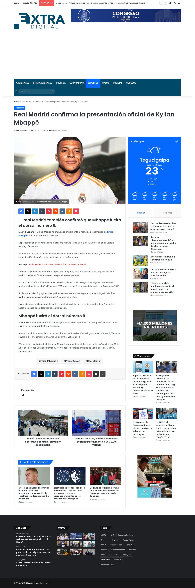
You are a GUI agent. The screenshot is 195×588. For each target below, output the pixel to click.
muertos (132, 550)
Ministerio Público (118, 550)
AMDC (103, 535)
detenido (114, 540)
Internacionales (42, 83)
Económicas (77, 83)
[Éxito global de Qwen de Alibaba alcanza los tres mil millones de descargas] (143, 413)
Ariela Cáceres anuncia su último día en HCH (162, 258)
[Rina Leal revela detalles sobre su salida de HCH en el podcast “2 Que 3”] (140, 227)
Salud (105, 83)
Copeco (104, 540)
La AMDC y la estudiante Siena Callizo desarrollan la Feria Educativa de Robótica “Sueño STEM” (166, 430)
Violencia (117, 559)
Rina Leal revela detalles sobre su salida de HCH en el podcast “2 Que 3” (163, 226)
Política (61, 83)
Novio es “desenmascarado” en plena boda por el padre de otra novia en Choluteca (163, 243)
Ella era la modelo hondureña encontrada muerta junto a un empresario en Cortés (162, 288)
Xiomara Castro (107, 564)
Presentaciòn (72, 361)
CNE (112, 535)
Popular (141, 212)
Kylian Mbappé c (49, 361)
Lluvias (104, 550)
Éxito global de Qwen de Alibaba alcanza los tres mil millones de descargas (143, 428)
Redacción (20, 130)
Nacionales (22, 83)
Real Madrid (93, 361)
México (104, 554)
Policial (117, 83)
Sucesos (131, 83)
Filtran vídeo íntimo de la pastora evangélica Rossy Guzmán (163, 272)
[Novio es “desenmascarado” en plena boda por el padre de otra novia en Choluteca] (140, 241)
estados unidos (116, 545)
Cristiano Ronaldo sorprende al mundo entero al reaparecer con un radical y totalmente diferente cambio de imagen (34, 493)
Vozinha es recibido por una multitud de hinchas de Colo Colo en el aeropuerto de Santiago (104, 491)
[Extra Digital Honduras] (40, 21)
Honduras (129, 545)
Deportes (93, 83)
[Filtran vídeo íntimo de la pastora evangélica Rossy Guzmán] (140, 273)
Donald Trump (128, 540)
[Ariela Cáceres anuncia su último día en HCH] (140, 260)
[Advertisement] (97, 57)
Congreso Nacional (125, 535)
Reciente (167, 212)
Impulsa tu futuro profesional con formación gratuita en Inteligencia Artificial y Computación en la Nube (143, 384)
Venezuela (105, 559)
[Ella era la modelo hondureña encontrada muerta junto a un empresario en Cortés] (140, 287)
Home (19, 101)
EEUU (103, 545)
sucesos (114, 554)
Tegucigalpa (126, 554)
